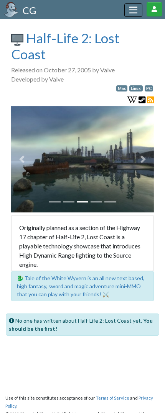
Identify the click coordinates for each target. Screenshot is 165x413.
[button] (22, 159)
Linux (136, 88)
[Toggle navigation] (133, 10)
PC (149, 88)
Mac (122, 88)
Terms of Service (112, 397)
